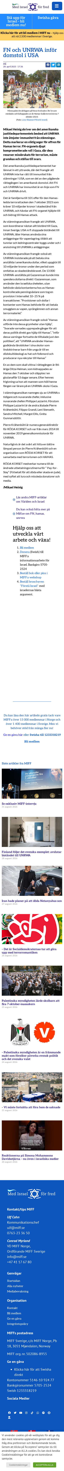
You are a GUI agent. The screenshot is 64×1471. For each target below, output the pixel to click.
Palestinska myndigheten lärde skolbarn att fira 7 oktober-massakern (31, 1002)
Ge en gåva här (13, 735)
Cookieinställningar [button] (18, 1464)
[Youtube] (20, 1413)
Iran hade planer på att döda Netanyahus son (32, 901)
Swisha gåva (48, 18)
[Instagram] (26, 1413)
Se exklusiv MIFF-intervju (19, 804)
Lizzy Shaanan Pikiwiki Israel (34, 119)
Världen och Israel (32, 501)
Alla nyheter (15, 1286)
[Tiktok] (32, 1413)
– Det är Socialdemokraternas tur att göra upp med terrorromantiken (29, 951)
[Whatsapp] (38, 1413)
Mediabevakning (17, 1291)
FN (32, 513)
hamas (40, 513)
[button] (53, 65)
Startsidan (13, 1281)
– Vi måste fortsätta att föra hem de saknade (31, 1107)
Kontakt (12, 1308)
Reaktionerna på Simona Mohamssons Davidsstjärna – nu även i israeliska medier (30, 1157)
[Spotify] (43, 1413)
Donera (25, 552)
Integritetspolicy (17, 1324)
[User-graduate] (9, 1417)
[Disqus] (32, 644)
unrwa (20, 518)
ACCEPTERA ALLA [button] (44, 1464)
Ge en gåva (14, 1318)
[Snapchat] (49, 1413)
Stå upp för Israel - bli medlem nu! (16, 21)
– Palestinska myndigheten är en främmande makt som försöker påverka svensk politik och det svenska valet (31, 1056)
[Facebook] (9, 1413)
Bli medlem (27, 548)
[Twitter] (15, 1413)
